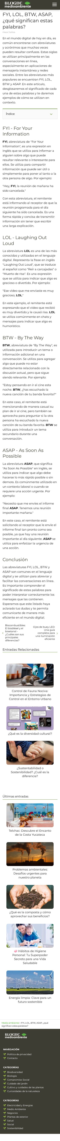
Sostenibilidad (15, 1128)
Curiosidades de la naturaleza (23, 1091)
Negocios (12, 1113)
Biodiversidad (15, 1072)
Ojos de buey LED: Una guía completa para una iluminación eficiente (44, 632)
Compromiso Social (18, 1079)
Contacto (12, 1058)
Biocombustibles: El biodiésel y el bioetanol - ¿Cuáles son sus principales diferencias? (15, 633)
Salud (10, 1120)
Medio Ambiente (16, 1109)
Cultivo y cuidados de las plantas (25, 1087)
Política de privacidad (19, 1054)
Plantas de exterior (17, 1116)
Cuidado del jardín (17, 1083)
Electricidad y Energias (20, 1105)
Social (10, 1124)
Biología (12, 1076)
